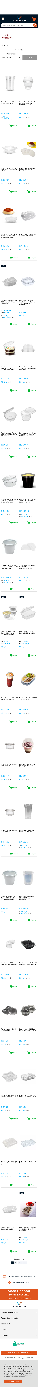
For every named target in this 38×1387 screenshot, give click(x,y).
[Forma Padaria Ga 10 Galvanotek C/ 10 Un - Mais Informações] (9, 1209)
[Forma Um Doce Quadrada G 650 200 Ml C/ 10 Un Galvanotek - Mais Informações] (28, 1209)
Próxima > (22, 1263)
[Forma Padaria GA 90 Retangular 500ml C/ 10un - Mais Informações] (28, 613)
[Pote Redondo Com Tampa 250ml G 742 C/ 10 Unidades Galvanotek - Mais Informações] (9, 480)
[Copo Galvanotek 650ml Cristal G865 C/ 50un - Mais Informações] (28, 812)
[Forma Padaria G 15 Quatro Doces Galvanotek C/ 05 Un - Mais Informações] (9, 1076)
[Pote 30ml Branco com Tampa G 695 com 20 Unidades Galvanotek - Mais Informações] (9, 613)
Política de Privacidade (16, 1376)
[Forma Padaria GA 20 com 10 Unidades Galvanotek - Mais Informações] (28, 216)
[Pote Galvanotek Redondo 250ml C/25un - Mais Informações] (9, 812)
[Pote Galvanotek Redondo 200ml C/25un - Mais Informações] (9, 745)
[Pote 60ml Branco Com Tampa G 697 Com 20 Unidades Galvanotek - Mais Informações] (9, 878)
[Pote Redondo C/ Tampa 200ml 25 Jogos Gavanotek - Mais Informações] (9, 944)
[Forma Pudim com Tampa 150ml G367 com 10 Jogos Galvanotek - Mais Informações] (28, 348)
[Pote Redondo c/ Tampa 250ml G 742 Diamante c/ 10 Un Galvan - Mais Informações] (9, 414)
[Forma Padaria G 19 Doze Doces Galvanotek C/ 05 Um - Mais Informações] (9, 1143)
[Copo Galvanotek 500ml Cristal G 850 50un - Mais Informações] (9, 83)
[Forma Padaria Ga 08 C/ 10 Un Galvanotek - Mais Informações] (28, 1143)
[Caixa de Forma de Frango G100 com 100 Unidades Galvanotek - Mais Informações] (9, 282)
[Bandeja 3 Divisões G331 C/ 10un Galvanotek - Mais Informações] (28, 679)
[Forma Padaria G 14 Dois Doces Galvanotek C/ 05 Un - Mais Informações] (28, 1010)
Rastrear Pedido (13, 1312)
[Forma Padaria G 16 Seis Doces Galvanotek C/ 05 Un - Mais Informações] (28, 1076)
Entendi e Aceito (13, 1381)
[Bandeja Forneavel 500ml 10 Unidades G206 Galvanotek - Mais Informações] (28, 944)
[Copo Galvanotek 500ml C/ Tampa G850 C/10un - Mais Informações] (9, 679)
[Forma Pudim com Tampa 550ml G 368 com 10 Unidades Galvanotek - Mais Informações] (28, 149)
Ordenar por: (11, 54)
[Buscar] (35, 25)
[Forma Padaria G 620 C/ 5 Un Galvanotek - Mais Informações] (9, 1010)
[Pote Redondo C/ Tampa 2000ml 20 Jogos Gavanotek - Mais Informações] (28, 878)
